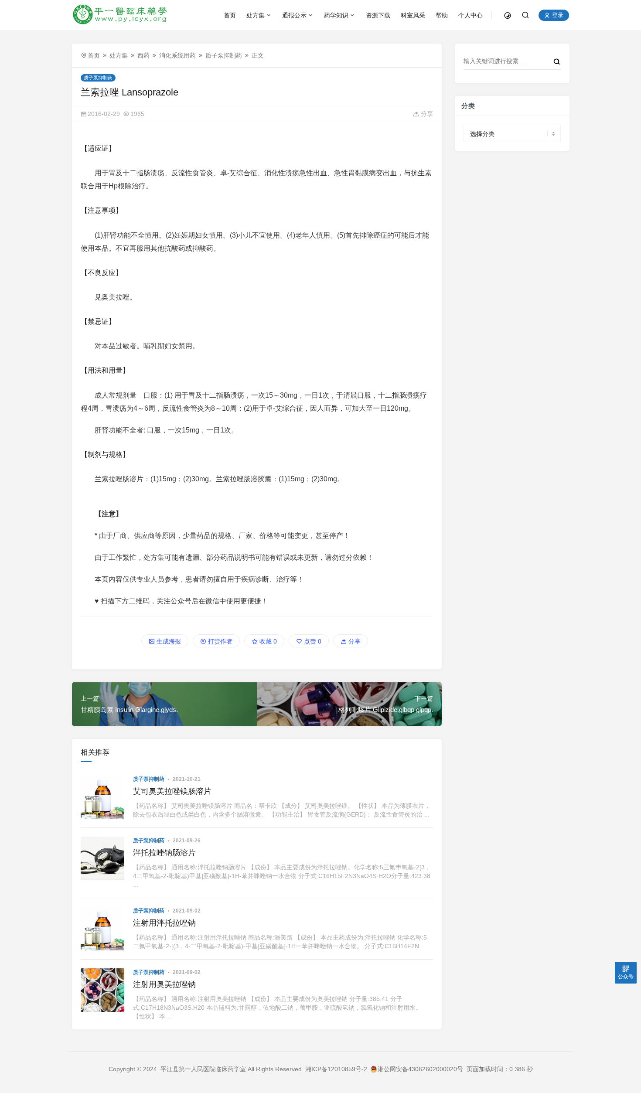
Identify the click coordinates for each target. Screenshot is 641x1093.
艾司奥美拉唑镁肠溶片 (172, 791)
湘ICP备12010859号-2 (336, 1069)
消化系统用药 (177, 55)
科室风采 (413, 15)
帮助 (442, 15)
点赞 (311, 641)
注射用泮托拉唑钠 (164, 923)
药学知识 (336, 15)
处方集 (255, 15)
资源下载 (378, 15)
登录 (556, 15)
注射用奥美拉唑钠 (164, 984)
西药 (143, 55)
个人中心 (470, 15)
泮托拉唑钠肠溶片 (164, 852)
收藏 (267, 641)
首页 (230, 15)
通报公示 (294, 15)
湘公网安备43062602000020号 (420, 1069)
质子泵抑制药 (223, 55)
